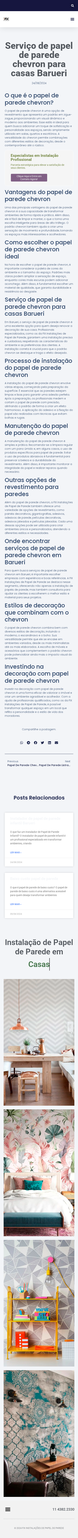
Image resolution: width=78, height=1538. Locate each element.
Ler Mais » (15, 852)
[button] (72, 5)
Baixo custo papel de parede (34, 878)
